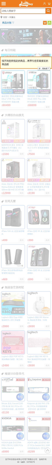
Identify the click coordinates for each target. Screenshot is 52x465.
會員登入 (44, 3)
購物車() (49, 3)
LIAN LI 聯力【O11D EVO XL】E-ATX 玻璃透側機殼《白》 (38, 148)
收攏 (49, 23)
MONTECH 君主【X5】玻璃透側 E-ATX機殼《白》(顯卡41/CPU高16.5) (12, 148)
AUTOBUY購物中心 (26, 3)
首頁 (5, 17)
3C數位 (12, 17)
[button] (3, 36)
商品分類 (8, 22)
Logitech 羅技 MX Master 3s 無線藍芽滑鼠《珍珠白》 (38, 320)
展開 (45, 23)
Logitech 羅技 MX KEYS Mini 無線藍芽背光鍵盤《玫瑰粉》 (38, 359)
